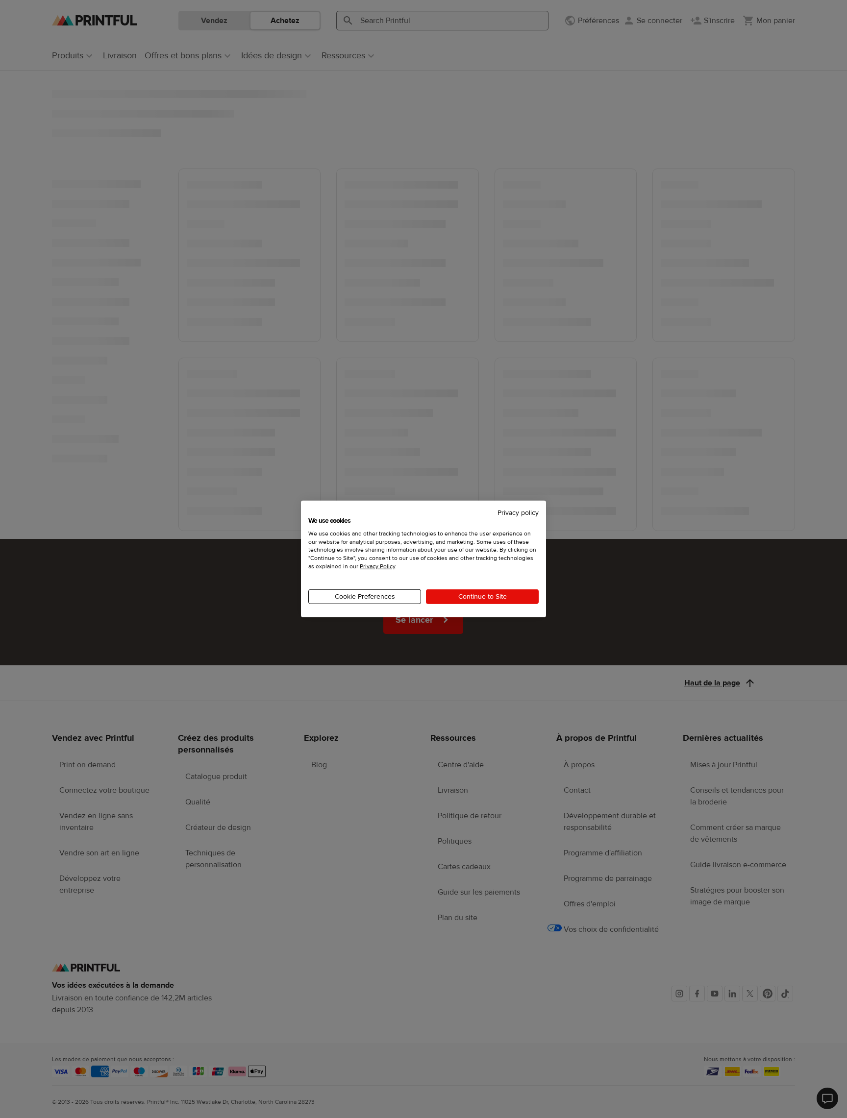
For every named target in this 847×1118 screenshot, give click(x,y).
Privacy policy (518, 513)
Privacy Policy (377, 566)
